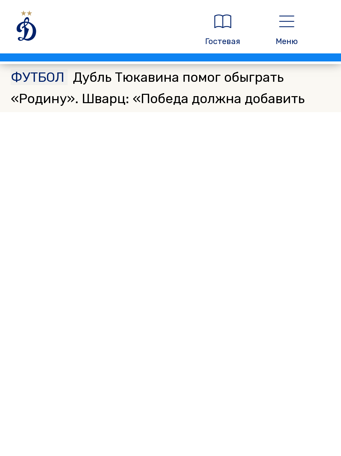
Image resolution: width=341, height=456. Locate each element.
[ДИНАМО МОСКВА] (98, 29)
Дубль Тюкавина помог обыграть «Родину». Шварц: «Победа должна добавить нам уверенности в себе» (158, 98)
